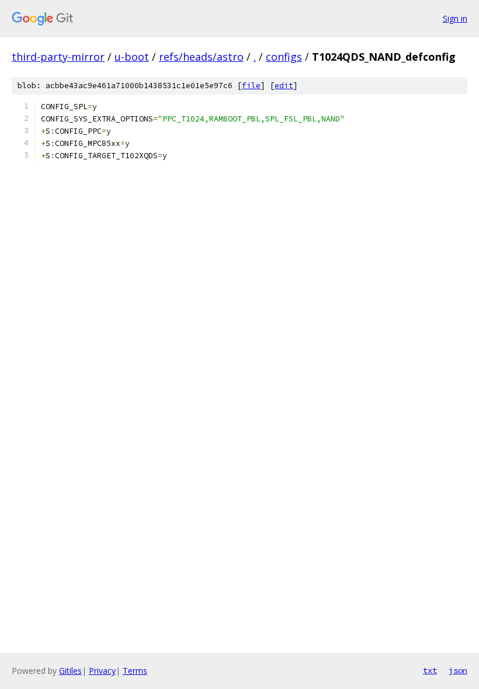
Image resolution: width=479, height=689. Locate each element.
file (251, 86)
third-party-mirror (58, 57)
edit (284, 86)
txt (430, 670)
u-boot (131, 57)
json (458, 670)
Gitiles (70, 670)
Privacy (102, 670)
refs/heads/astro (201, 57)
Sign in (455, 18)
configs (284, 57)
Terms (135, 670)
